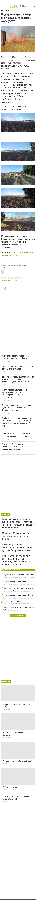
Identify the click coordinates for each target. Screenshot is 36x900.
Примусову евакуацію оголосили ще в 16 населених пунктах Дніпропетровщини (16, 407)
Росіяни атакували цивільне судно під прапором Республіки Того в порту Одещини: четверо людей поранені (17, 422)
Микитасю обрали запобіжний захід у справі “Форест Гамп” (15, 357)
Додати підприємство (18, 615)
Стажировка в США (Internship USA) (16, 705)
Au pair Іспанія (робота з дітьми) (17, 761)
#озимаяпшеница (22, 265)
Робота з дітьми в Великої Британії (14, 733)
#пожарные (4, 267)
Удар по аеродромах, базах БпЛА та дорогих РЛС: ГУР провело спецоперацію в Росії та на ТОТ (18, 379)
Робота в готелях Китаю (13, 787)
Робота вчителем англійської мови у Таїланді (16, 797)
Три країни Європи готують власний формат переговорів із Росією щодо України (16, 446)
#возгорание (11, 267)
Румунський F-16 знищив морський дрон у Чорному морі (18, 367)
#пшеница (13, 265)
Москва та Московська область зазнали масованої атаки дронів (16, 434)
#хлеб (8, 265)
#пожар (3, 265)
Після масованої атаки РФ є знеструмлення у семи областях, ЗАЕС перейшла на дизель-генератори (16, 393)
